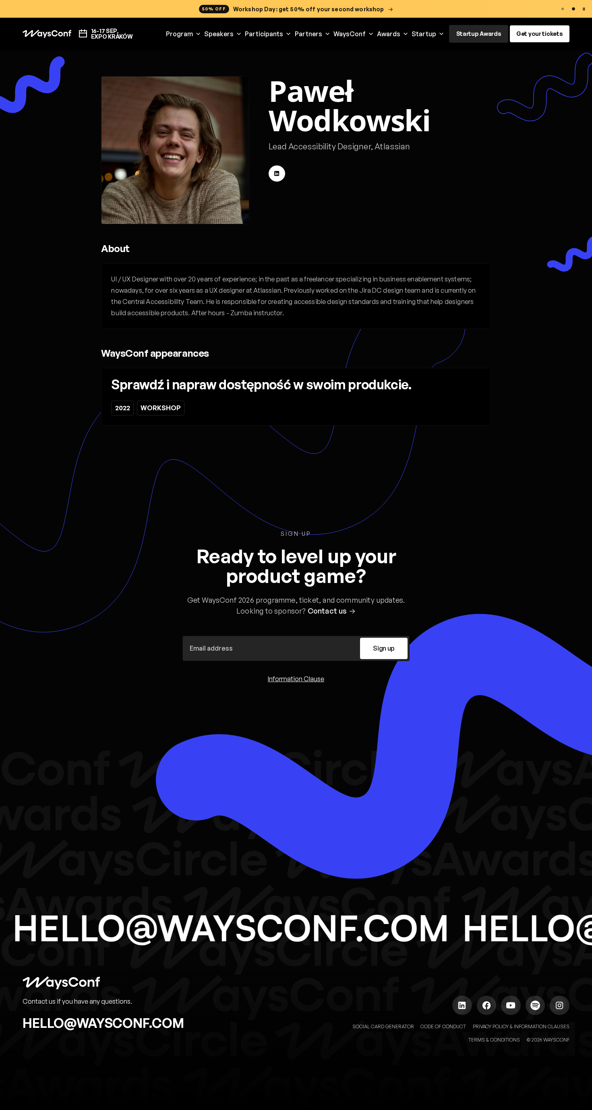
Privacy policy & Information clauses (521, 1026)
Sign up (384, 648)
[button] (183, 34)
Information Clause (296, 679)
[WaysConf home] (47, 34)
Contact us (327, 610)
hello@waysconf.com (103, 1023)
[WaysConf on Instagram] (559, 1005)
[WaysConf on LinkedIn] (462, 1005)
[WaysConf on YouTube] (510, 1005)
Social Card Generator (383, 1026)
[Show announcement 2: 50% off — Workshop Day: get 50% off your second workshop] (573, 9)
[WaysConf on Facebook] (486, 1005)
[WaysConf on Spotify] (535, 1005)
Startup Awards (478, 33)
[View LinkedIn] (277, 173)
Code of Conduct (443, 1026)
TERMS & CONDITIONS (494, 1040)
